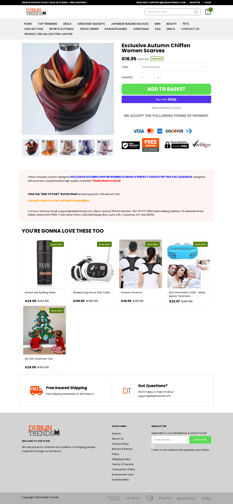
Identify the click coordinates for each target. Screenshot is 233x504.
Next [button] (110, 147)
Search (116, 433)
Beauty (171, 24)
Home (28, 24)
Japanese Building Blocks (130, 24)
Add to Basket (166, 89)
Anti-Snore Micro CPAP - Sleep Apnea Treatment (187, 294)
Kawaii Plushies (116, 29)
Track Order (89, 29)
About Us (117, 438)
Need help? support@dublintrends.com (161, 2)
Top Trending (47, 24)
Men (157, 24)
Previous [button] (25, 147)
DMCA (171, 29)
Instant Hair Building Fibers (40, 292)
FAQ (158, 29)
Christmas (141, 29)
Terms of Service (123, 464)
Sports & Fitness (61, 29)
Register (195, 2)
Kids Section (34, 29)
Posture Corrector (131, 292)
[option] (31, 147)
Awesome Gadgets (91, 24)
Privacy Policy (120, 444)
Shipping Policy (121, 459)
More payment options (166, 107)
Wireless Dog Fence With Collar (91, 292)
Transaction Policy (123, 469)
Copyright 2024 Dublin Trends (40, 497)
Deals (67, 24)
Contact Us (190, 29)
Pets (186, 24)
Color (125, 67)
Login (207, 2)
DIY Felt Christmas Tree (39, 358)
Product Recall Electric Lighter (48, 34)
